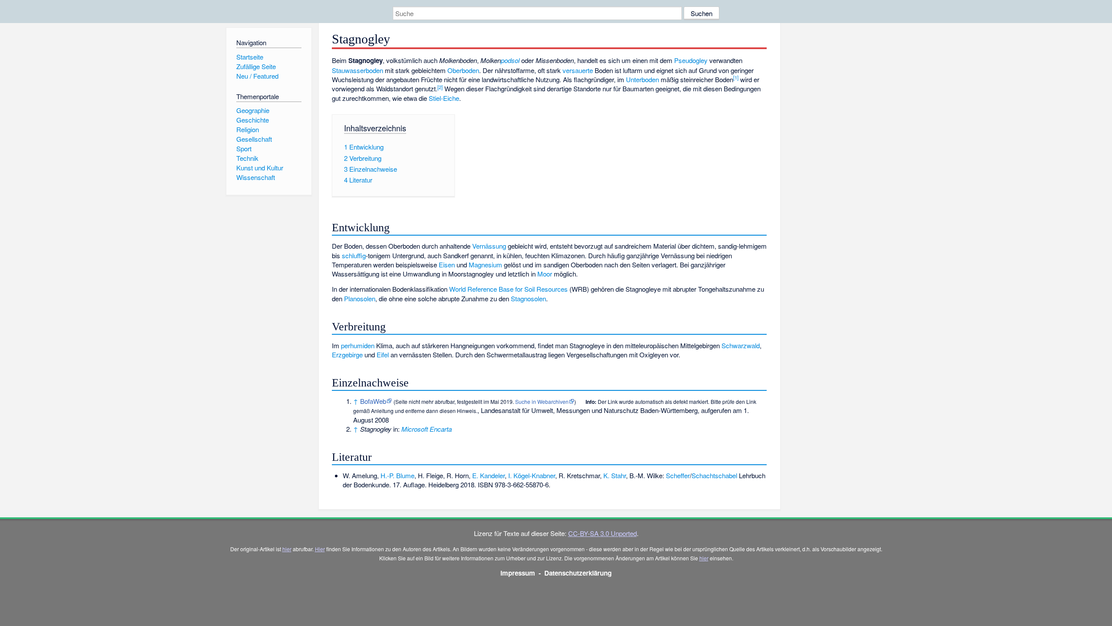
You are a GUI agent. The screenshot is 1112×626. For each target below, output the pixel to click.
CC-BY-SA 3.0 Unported (602, 533)
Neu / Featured (257, 75)
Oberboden (463, 70)
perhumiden (357, 345)
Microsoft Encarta (426, 428)
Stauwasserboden (357, 70)
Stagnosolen (528, 298)
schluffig (354, 255)
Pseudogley (691, 60)
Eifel (383, 354)
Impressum (517, 573)
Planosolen (359, 298)
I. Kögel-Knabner (531, 475)
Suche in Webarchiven (542, 401)
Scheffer (678, 475)
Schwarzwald (740, 345)
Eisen (447, 264)
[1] (735, 77)
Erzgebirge (347, 354)
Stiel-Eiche (444, 98)
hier (286, 549)
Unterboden (642, 79)
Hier (320, 549)
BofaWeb (373, 401)
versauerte (578, 70)
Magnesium (485, 264)
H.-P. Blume (397, 475)
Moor (544, 273)
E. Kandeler (488, 475)
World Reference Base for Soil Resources (508, 288)
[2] (440, 86)
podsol (510, 60)
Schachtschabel (714, 475)
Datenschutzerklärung (578, 573)
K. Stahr (614, 475)
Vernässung (489, 245)
